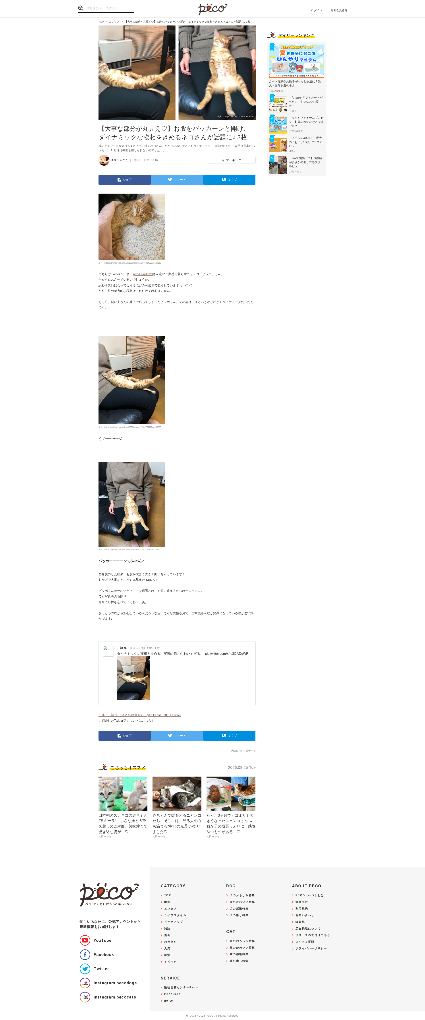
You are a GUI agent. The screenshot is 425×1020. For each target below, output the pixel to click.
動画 (167, 902)
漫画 (167, 935)
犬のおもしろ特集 (242, 895)
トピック (170, 961)
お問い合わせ (305, 915)
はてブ (232, 179)
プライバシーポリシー (311, 948)
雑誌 (167, 928)
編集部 (300, 922)
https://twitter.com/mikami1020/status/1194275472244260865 (132, 427)
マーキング (233, 160)
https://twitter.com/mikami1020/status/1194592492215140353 (132, 263)
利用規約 (302, 908)
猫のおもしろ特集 (242, 941)
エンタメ (170, 908)
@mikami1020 (143, 274)
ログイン (316, 10)
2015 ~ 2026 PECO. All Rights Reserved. (212, 1016)
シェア (127, 179)
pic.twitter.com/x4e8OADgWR (227, 653)
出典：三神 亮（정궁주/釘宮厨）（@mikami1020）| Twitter (140, 715)
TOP (167, 895)
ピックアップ (173, 922)
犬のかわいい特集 (242, 902)
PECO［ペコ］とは (310, 895)
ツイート (180, 179)
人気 (167, 948)
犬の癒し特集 (239, 915)
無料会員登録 (339, 10)
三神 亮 (131, 648)
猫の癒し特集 (239, 961)
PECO (212, 9)
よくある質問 (305, 941)
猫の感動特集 (239, 954)
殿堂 (167, 955)
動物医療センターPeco (181, 987)
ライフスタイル (175, 915)
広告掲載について (308, 928)
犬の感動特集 (239, 908)
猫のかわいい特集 (242, 947)
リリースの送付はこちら (313, 935)
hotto (168, 1000)
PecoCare (172, 994)
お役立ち (170, 941)
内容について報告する (243, 750)
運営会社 (302, 902)
